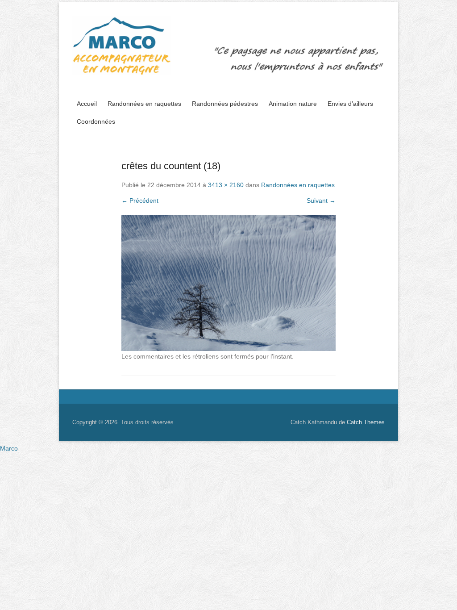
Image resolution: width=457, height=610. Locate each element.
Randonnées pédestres (225, 103)
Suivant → (321, 200)
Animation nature (293, 103)
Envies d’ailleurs (350, 103)
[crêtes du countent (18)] (228, 283)
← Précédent (139, 200)
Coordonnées (96, 121)
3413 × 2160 (226, 184)
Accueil (87, 103)
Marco (9, 448)
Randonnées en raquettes (144, 103)
